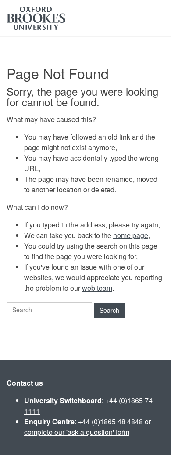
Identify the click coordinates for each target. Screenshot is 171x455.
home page (130, 235)
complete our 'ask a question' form (76, 432)
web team (97, 288)
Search (109, 310)
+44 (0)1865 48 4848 (110, 421)
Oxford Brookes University (36, 18)
